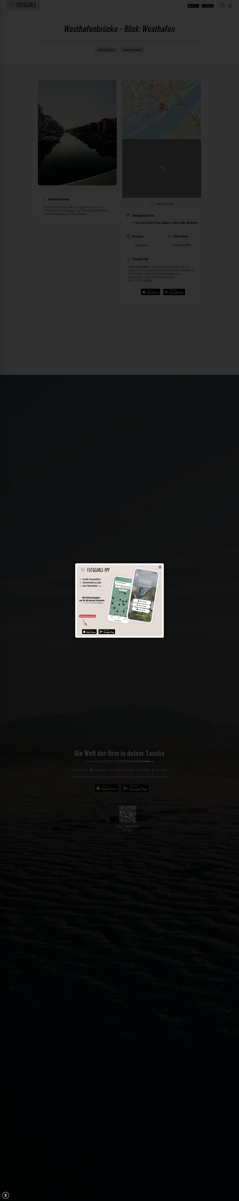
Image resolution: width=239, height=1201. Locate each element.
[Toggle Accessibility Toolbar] (5, 1195)
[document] (119, 600)
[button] (160, 567)
